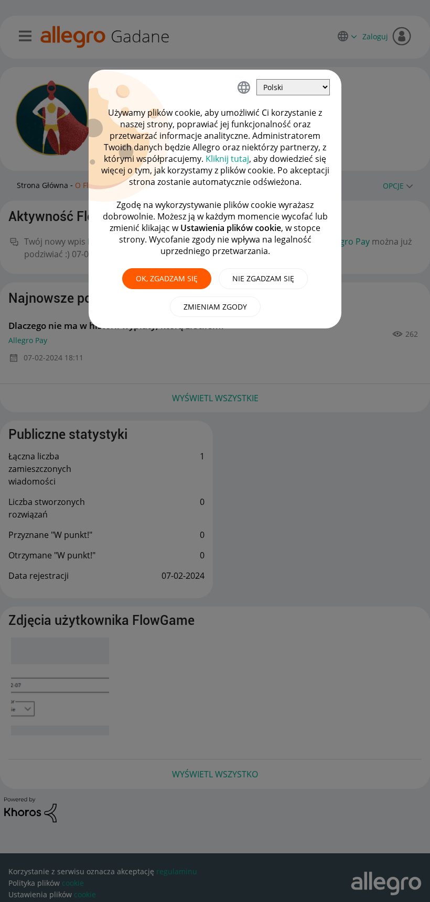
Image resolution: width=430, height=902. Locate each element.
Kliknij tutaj (227, 158)
